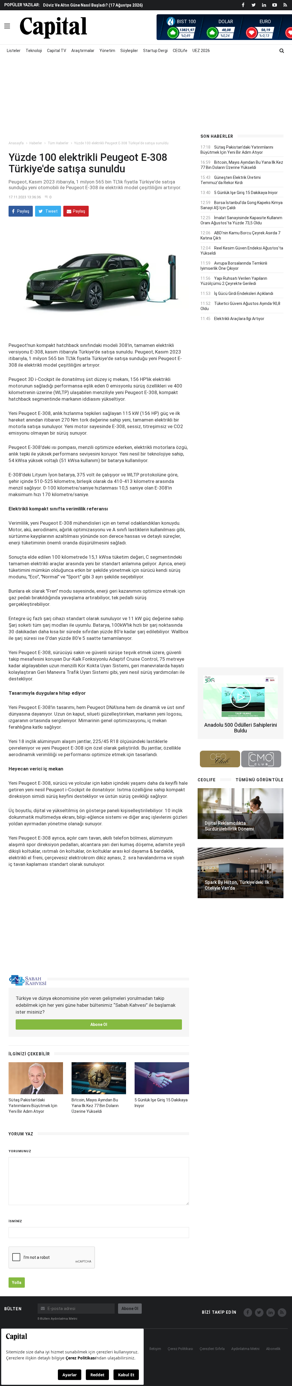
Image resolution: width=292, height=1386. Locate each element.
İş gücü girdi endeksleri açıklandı (243, 293)
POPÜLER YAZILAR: (22, 5)
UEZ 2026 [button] (201, 50)
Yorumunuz (20, 1151)
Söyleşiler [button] (129, 50)
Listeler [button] (14, 50)
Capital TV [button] (56, 50)
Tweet (51, 211)
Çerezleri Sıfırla (212, 1349)
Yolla (16, 1282)
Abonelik (273, 1349)
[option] (116, 5)
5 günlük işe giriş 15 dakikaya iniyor (246, 192)
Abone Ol (98, 1024)
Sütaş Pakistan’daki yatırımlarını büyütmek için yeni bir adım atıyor (33, 1106)
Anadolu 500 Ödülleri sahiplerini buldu (240, 728)
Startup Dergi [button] (155, 50)
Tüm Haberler (58, 143)
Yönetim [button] (107, 50)
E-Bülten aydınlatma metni (57, 1319)
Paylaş (22, 211)
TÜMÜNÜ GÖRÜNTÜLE (259, 780)
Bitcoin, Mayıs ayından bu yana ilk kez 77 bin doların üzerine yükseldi (95, 1106)
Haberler (35, 143)
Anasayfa (16, 143)
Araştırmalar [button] (82, 50)
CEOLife (180, 50)
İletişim (155, 1349)
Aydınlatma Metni (245, 1349)
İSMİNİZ (15, 1221)
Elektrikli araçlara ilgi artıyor (239, 318)
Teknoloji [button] (34, 50)
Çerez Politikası (180, 1349)
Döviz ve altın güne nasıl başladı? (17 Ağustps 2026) (93, 5)
